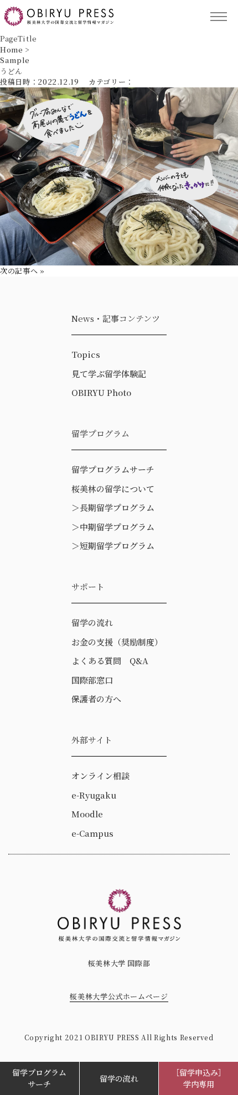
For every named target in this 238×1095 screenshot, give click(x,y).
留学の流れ (119, 1078)
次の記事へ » (22, 270)
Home (11, 49)
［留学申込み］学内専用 (199, 1078)
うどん (11, 71)
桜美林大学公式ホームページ (119, 996)
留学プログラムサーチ (39, 1078)
